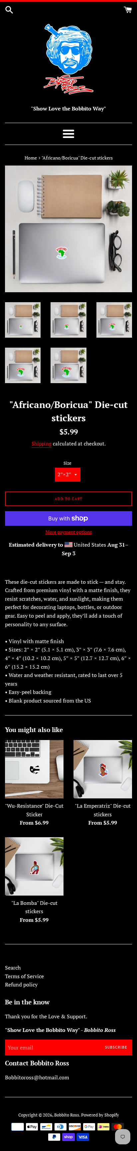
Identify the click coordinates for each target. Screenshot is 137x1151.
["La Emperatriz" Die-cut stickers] (102, 769)
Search (13, 967)
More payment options (69, 532)
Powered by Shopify (100, 1115)
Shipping (42, 443)
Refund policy (21, 984)
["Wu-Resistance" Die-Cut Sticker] (34, 769)
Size (67, 463)
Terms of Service (24, 976)
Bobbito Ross (66, 1115)
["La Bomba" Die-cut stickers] (34, 866)
